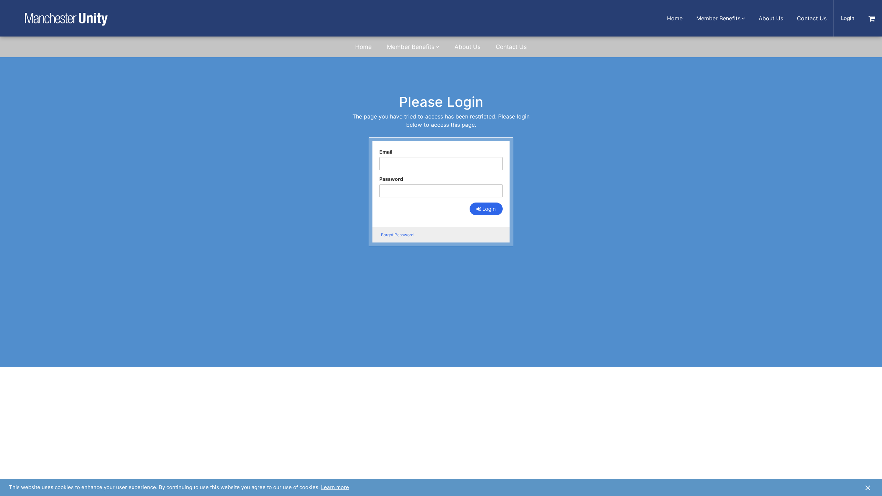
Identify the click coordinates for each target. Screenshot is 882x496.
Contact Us (812, 18)
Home (675, 18)
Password (391, 179)
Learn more (335, 487)
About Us (771, 18)
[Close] (868, 487)
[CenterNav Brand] (66, 18)
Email (385, 152)
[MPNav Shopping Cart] (871, 18)
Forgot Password (397, 234)
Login (847, 18)
